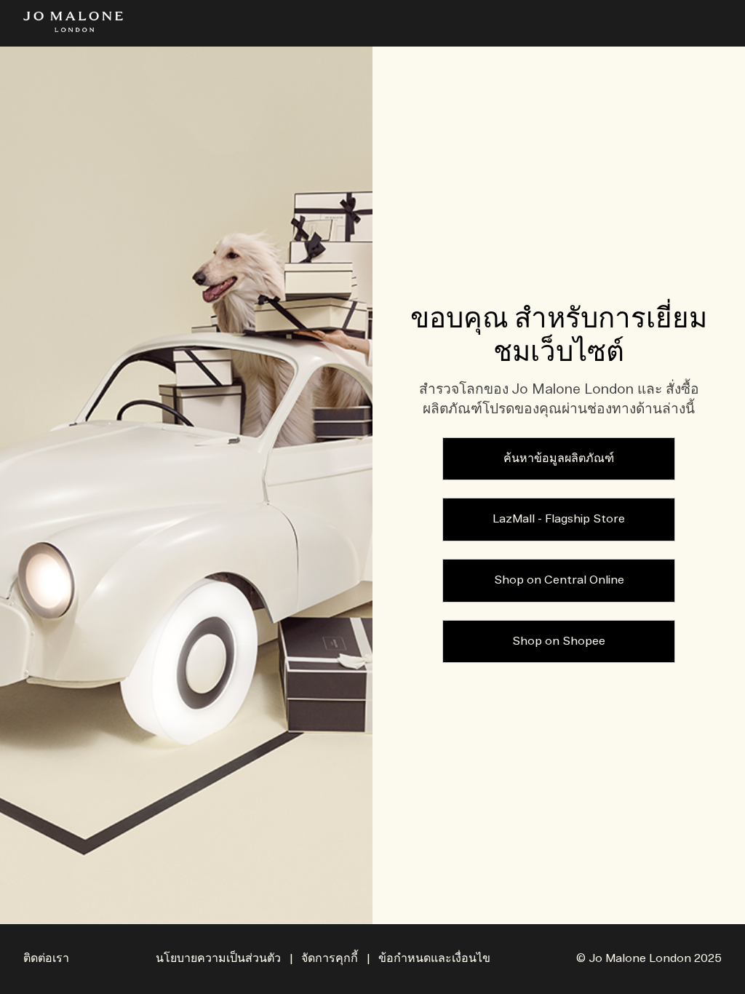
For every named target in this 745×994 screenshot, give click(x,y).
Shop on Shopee (558, 641)
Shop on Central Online (559, 580)
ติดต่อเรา (46, 958)
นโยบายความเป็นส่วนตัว (218, 958)
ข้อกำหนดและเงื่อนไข (434, 958)
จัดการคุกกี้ (329, 958)
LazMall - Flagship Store (559, 519)
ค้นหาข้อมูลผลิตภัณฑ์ (558, 458)
